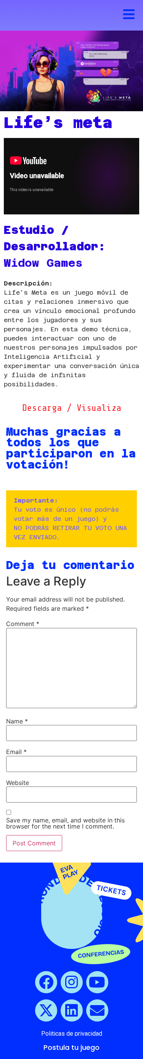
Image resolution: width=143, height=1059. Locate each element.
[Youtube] (97, 982)
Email (16, 752)
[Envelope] (97, 1010)
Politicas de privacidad (71, 1033)
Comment (22, 624)
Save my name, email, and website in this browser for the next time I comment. (65, 823)
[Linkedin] (72, 1010)
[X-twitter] (46, 1010)
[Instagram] (72, 982)
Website (17, 783)
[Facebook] (46, 982)
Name (17, 721)
